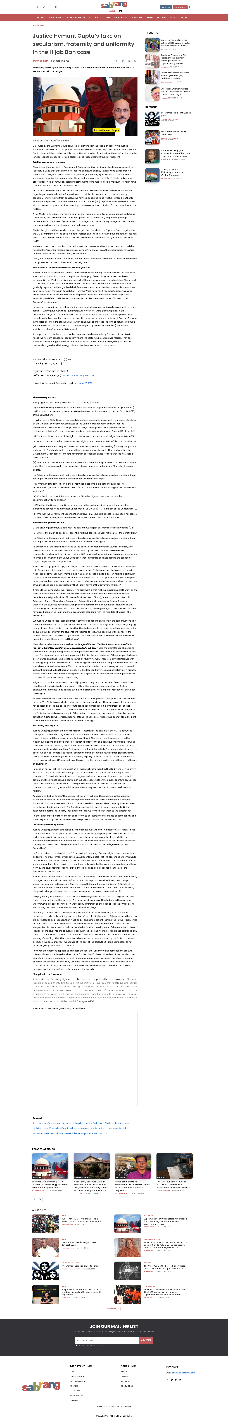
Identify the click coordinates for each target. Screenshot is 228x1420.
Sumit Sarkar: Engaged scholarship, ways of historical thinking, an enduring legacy (175, 153)
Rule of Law (38, 26)
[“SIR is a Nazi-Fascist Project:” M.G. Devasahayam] (45, 1247)
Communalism (166, 82)
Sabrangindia (40, 61)
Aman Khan (66, 1298)
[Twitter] (43, 7)
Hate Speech (120, 1177)
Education (165, 67)
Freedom (164, 98)
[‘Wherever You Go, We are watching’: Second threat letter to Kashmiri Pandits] (45, 1223)
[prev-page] (34, 1199)
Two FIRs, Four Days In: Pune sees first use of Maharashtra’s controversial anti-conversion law (173, 1184)
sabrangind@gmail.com (183, 1372)
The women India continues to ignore (80, 1266)
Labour (148, 143)
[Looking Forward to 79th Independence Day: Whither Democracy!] (152, 175)
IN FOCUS (151, 107)
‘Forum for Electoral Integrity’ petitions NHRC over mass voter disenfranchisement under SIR (175, 43)
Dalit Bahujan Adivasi (151, 123)
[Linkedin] (128, 60)
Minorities (161, 1177)
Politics (147, 1263)
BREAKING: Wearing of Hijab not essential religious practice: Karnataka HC (71, 1133)
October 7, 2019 (83, 383)
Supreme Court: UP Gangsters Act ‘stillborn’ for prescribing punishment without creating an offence (50, 1184)
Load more (111, 1309)
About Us (166, 7)
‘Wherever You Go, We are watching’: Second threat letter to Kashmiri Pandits (82, 1220)
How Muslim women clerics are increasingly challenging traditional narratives (175, 75)
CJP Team (78, 1194)
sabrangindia (39, 1191)
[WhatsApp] (49, 7)
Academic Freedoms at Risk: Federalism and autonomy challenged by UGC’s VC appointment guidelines (174, 59)
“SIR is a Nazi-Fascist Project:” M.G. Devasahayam (79, 1243)
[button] (190, 7)
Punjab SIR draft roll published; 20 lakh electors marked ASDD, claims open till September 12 (81, 1292)
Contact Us (180, 7)
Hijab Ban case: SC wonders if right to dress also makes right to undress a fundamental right (80, 1128)
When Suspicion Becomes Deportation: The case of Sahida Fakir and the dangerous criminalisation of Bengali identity (165, 1245)
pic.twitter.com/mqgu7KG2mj (78, 375)
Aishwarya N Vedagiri (169, 138)
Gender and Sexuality (82, 1177)
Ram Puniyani (166, 179)
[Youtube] (55, 7)
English (112, 10)
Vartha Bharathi (68, 1248)
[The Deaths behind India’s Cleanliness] (152, 137)
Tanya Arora (149, 1298)
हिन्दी (120, 10)
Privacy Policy (99, 1345)
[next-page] (40, 1199)
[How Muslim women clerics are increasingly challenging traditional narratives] (152, 77)
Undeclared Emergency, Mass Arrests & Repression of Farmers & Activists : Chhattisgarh (176, 92)
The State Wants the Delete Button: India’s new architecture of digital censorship (165, 1267)
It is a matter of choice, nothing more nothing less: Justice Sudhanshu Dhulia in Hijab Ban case (81, 1123)
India (163, 49)
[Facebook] (37, 7)
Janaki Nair (165, 160)
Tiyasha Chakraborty (170, 119)
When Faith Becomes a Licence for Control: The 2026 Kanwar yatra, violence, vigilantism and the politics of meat (165, 1292)
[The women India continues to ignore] (152, 119)
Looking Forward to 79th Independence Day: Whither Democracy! (173, 172)
